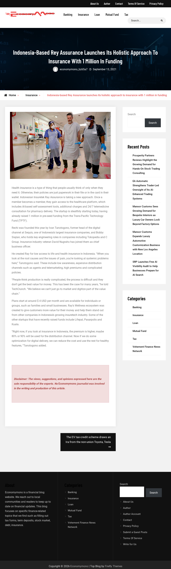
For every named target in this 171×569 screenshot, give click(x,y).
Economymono (79, 566)
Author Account (132, 513)
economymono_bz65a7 (74, 69)
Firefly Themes (113, 566)
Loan (97, 14)
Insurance (83, 14)
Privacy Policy (156, 3)
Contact (119, 3)
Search (132, 114)
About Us (94, 3)
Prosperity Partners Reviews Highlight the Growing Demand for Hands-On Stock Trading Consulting (146, 164)
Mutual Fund (112, 14)
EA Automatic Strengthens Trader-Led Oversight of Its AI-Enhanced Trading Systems (146, 190)
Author (107, 3)
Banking (67, 14)
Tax (126, 14)
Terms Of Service (136, 3)
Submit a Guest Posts (135, 532)
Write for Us (129, 544)
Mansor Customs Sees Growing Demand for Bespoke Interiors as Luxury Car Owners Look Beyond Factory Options (146, 215)
